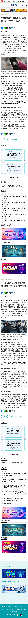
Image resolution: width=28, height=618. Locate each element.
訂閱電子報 (14, 611)
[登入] (23, 5)
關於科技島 (5, 609)
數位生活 (16, 139)
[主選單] (2, 5)
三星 (23, 39)
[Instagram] (14, 615)
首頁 (3, 14)
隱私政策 (17, 609)
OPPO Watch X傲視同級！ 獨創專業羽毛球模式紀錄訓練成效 (13, 103)
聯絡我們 (11, 609)
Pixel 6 (7, 39)
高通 (9, 46)
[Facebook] (7, 615)
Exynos (11, 85)
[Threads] (21, 615)
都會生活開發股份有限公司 (13, 157)
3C (5, 14)
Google (12, 35)
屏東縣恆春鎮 (10, 151)
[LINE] (17, 615)
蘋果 (24, 46)
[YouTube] (10, 615)
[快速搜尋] (26, 5)
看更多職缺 (13, 177)
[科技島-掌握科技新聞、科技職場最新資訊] (14, 5)
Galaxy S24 (4, 83)
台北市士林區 (10, 164)
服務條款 (23, 609)
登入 (10, 186)
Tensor (15, 41)
